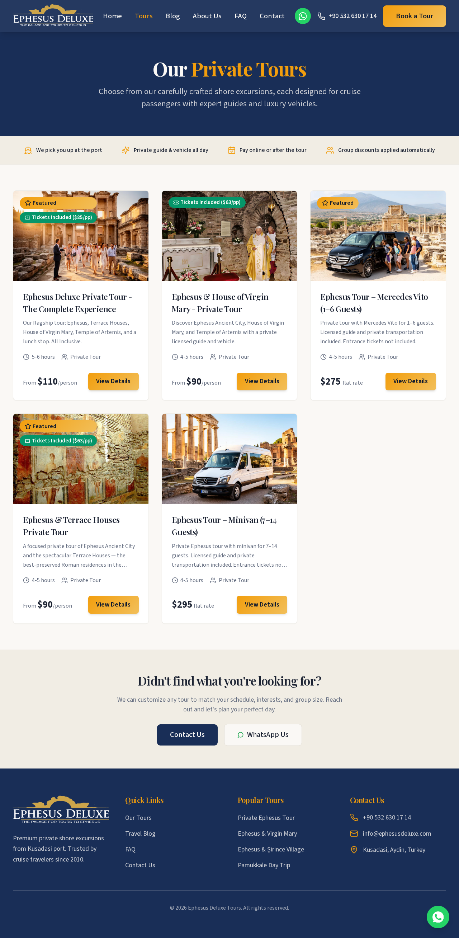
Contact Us (187, 734)
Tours (144, 16)
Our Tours (138, 817)
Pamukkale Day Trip (264, 865)
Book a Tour (414, 16)
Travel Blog (140, 833)
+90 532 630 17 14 (387, 817)
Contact (272, 16)
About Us (207, 16)
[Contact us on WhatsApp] (303, 16)
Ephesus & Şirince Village (271, 849)
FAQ (241, 16)
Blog (173, 16)
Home (112, 16)
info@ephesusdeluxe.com (397, 833)
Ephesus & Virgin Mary (267, 833)
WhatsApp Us (268, 734)
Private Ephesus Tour (266, 817)
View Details (113, 381)
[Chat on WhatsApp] (438, 917)
